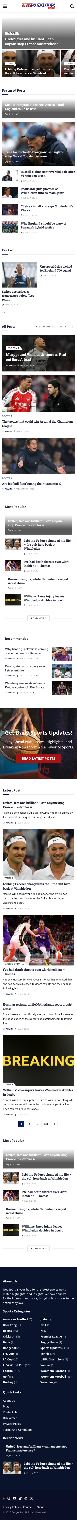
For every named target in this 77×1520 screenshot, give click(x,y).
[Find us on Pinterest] (25, 1498)
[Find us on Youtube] (14, 1498)
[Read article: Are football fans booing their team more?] (38, 456)
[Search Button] (72, 6)
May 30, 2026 (22, 431)
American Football (15, 1319)
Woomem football (53, 1371)
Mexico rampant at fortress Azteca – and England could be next (34, 106)
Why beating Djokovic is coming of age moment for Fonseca (26, 651)
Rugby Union (49, 1342)
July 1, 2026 (13, 114)
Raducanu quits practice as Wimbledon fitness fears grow (42, 191)
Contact (27, 1507)
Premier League (51, 1336)
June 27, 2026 (30, 180)
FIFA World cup (13, 1365)
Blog (6, 1406)
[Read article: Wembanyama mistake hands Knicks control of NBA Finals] (62, 688)
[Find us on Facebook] (4, 1498)
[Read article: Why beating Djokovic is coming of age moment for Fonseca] (62, 654)
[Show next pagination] (55, 1124)
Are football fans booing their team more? (31, 483)
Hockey (8, 1382)
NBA (43, 1325)
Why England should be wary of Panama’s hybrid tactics (43, 225)
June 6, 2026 (24, 692)
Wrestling (47, 1382)
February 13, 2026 (24, 489)
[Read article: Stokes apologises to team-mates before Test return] (19, 275)
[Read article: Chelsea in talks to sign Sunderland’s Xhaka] (10, 209)
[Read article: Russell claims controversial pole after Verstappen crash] (10, 175)
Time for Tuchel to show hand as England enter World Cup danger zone (34, 154)
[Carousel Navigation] (38, 312)
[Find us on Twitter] (31, 1498)
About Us (9, 1400)
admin (12, 365)
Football (11, 33)
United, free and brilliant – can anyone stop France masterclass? (31, 41)
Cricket (63, 326)
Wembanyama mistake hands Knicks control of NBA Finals (25, 685)
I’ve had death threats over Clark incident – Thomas (46, 564)
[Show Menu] (5, 6)
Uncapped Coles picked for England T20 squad (56, 268)
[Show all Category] (72, 326)
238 (46, 1124)
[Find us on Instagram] (9, 1498)
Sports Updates (14, 963)
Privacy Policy (12, 1424)
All (38, 326)
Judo (43, 1319)
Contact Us (10, 1412)
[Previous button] (4, 312)
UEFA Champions (52, 1359)
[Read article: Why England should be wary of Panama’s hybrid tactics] (10, 227)
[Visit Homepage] (38, 6)
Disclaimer (10, 1418)
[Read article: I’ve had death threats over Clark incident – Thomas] (13, 565)
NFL (43, 1331)
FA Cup (8, 1359)
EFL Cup (8, 1353)
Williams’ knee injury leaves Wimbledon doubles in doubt (44, 598)
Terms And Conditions (17, 1430)
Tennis (10, 63)
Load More (38, 618)
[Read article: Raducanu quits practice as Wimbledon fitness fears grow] (10, 192)
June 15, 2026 (25, 675)
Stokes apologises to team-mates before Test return (18, 295)
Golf (5, 1376)
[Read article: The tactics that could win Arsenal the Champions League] (38, 393)
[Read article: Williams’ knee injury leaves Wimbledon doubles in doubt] (13, 599)
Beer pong (10, 1325)
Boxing (7, 1331)
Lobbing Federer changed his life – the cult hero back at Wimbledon (29, 71)
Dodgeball (10, 1348)
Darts (6, 1342)
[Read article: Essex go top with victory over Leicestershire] (62, 671)
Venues (45, 1365)
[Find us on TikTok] (20, 1498)
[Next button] (10, 312)
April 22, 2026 (26, 365)
